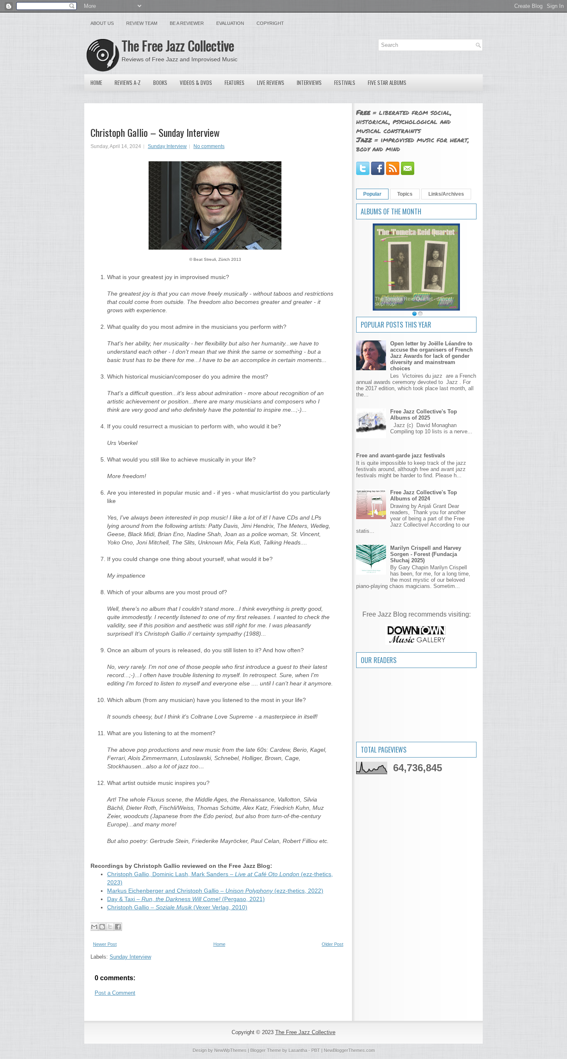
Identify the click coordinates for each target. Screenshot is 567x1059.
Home (96, 82)
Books (160, 82)
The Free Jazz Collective (178, 45)
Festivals (344, 82)
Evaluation (230, 23)
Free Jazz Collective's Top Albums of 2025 (423, 414)
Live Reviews (270, 82)
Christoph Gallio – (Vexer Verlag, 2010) (177, 907)
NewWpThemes (230, 1050)
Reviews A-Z (128, 82)
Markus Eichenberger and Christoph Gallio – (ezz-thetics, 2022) (215, 890)
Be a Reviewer (187, 23)
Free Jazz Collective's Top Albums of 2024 (423, 495)
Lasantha (297, 1050)
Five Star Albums (387, 82)
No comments (209, 146)
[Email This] (94, 927)
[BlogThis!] (102, 927)
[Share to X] (110, 927)
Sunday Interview (167, 146)
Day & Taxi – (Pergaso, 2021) (186, 899)
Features (234, 82)
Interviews (309, 82)
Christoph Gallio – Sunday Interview (155, 132)
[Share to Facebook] (118, 927)
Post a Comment (115, 993)
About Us (102, 23)
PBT (315, 1050)
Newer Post (105, 944)
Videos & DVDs (196, 82)
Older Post (332, 944)
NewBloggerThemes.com (349, 1050)
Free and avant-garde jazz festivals (400, 455)
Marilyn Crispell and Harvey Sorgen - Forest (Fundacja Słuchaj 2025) (425, 554)
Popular (372, 194)
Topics (405, 194)
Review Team (141, 23)
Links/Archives (446, 194)
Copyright (270, 23)
